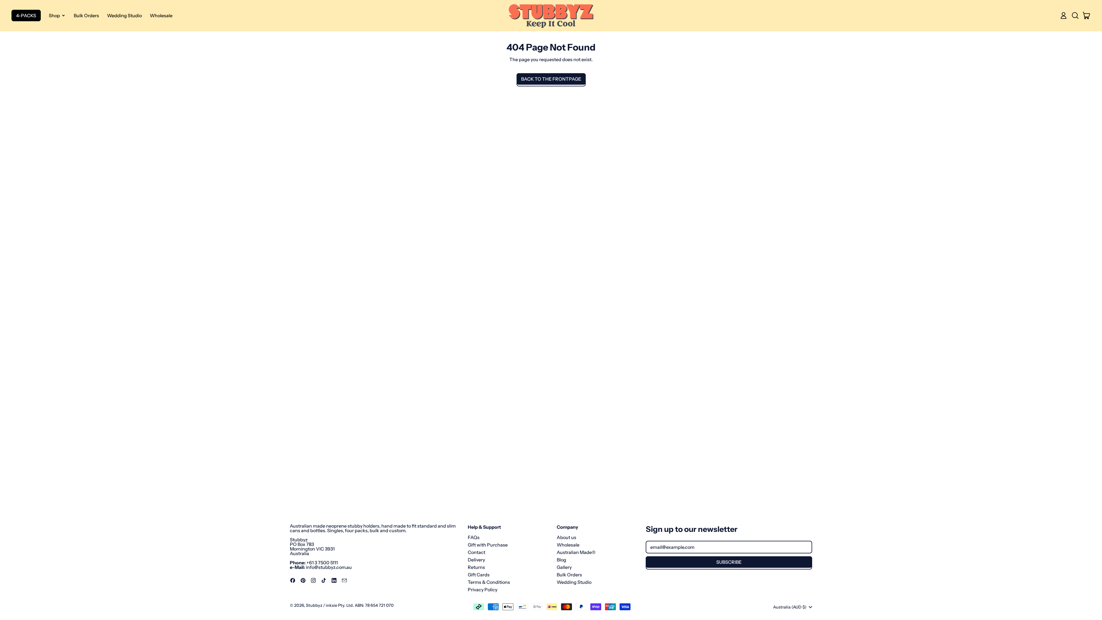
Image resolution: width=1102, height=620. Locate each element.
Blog (561, 560)
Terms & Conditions (489, 582)
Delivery (476, 560)
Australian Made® (576, 552)
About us (566, 537)
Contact (476, 552)
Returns (476, 567)
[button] (1075, 15)
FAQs (474, 537)
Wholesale (161, 15)
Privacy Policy (482, 589)
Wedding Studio (124, 15)
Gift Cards (479, 575)
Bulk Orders (86, 15)
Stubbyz (314, 605)
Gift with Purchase (488, 545)
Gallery (564, 567)
